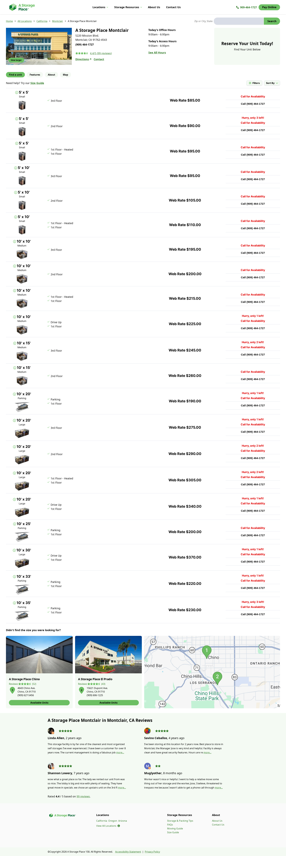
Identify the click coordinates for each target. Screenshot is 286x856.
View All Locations (108, 825)
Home (9, 21)
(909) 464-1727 (256, 103)
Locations (99, 7)
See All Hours (157, 52)
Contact (99, 59)
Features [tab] (35, 74)
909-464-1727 (248, 7)
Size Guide (37, 83)
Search (271, 21)
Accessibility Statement (128, 851)
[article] (39, 672)
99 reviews (83, 796)
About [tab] (51, 74)
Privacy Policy (152, 851)
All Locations (25, 21)
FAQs (170, 824)
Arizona (122, 820)
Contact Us (173, 7)
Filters (256, 83)
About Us (154, 7)
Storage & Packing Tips (180, 820)
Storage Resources (126, 7)
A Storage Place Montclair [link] (82, 21)
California (41, 21)
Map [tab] (65, 74)
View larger (16, 60)
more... (120, 752)
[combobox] (239, 21)
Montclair (57, 21)
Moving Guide (175, 828)
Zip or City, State (203, 21)
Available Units (39, 702)
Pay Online (269, 7)
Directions (82, 59)
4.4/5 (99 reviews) (101, 53)
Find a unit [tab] (15, 74)
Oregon (112, 820)
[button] (12, 689)
